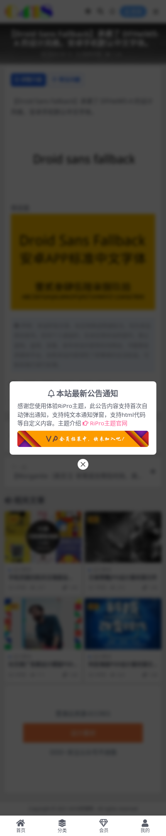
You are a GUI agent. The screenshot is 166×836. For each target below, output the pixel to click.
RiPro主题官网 (108, 423)
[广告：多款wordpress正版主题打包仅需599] (83, 436)
